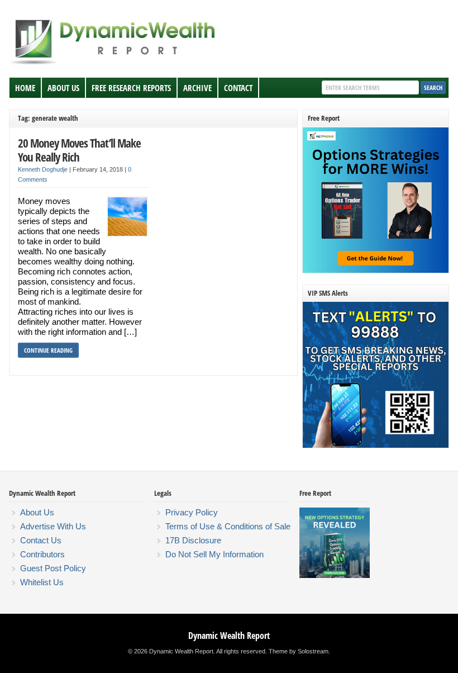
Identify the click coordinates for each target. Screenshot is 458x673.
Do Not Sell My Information (214, 554)
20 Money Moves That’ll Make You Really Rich (79, 150)
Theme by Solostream (298, 651)
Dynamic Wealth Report (229, 635)
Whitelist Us (42, 582)
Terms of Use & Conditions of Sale (227, 526)
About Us (63, 87)
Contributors (42, 554)
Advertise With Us (53, 526)
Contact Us (40, 540)
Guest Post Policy (53, 568)
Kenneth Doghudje (43, 169)
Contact (238, 87)
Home (25, 87)
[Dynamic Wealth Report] (114, 64)
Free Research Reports (131, 87)
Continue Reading (48, 350)
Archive (197, 87)
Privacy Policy (191, 512)
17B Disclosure (193, 540)
